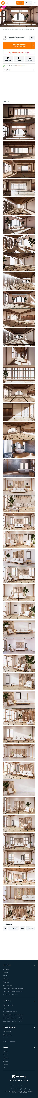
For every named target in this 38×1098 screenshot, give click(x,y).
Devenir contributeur (9, 1040)
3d (5, 927)
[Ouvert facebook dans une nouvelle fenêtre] (10, 1079)
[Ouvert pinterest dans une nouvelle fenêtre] (18, 1079)
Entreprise (6, 978)
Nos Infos (5, 1037)
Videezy (5, 975)
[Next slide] (31, 927)
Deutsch (5, 1060)
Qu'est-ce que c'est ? (21, 66)
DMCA (4, 1007)
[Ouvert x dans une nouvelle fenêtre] (24, 1079)
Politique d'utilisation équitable (18, 1091)
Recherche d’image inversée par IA (13, 988)
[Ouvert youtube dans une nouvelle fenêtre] (27, 1079)
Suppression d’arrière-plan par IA (13, 991)
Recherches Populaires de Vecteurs (13, 1014)
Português (6, 1057)
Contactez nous (7, 1034)
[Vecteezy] (3, 3)
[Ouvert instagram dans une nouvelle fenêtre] (12, 1079)
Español (5, 1054)
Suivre (32, 39)
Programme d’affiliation (10, 1011)
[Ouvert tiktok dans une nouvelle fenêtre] (21, 1079)
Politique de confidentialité (25, 1090)
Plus (4, 1066)
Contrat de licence (8, 1004)
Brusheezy (6, 968)
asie (22, 927)
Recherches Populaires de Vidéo (12, 1020)
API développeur (8, 984)
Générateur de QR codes (10, 994)
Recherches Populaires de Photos (13, 1017)
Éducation (6, 981)
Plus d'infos (7, 69)
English (5, 1051)
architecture (13, 927)
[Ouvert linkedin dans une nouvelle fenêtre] (15, 1079)
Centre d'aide (7, 1031)
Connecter (28, 3)
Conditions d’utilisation (11, 1090)
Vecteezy (5, 972)
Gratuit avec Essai (19, 45)
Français (5, 1063)
